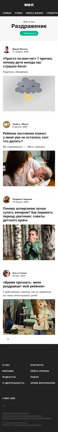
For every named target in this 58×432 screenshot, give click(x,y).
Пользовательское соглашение (15, 413)
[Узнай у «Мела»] (6, 124)
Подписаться (30, 33)
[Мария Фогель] (6, 49)
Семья (7, 13)
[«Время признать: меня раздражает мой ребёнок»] (29, 317)
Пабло (34, 377)
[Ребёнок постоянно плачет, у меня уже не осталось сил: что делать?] (29, 169)
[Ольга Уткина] (6, 273)
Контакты (37, 365)
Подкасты (9, 377)
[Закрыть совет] (47, 38)
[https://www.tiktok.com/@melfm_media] (29, 353)
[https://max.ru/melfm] (52, 353)
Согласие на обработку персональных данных (22, 416)
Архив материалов (42, 383)
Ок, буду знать (19, 53)
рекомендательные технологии (27, 425)
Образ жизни (34, 13)
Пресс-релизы (39, 371)
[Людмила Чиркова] (6, 199)
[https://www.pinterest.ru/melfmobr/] (37, 353)
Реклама (8, 371)
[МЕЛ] (29, 5)
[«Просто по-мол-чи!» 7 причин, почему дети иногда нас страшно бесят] (29, 94)
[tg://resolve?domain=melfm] (5, 353)
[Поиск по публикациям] (4, 5)
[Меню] (54, 5)
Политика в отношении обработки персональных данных (26, 418)
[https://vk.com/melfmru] (21, 353)
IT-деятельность (13, 383)
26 (8, 339)
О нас (6, 365)
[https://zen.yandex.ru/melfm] (13, 353)
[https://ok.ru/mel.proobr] (44, 353)
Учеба (18, 13)
